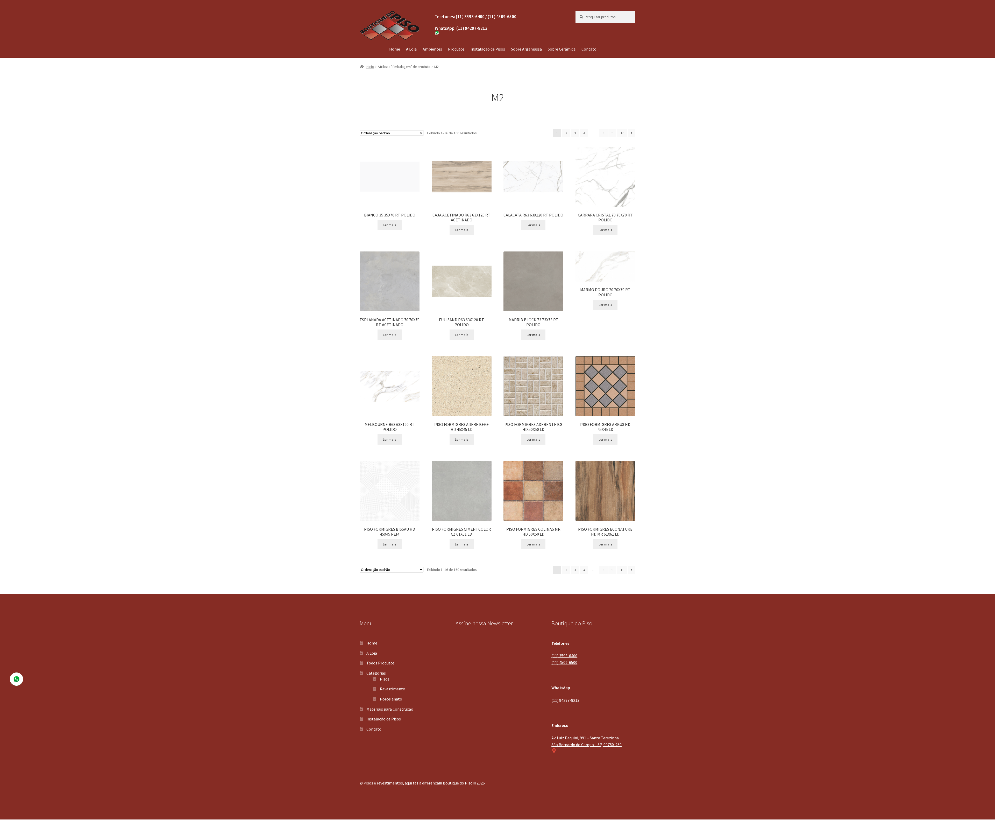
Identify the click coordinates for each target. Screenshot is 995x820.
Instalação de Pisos (488, 49)
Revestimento (392, 688)
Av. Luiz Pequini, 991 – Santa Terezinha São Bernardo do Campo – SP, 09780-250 (586, 741)
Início (370, 66)
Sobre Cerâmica (561, 49)
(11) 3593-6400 (564, 655)
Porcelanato (391, 699)
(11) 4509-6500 (564, 662)
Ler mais (389, 225)
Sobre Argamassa (526, 49)
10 (622, 133)
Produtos (456, 49)
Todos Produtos (380, 662)
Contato (588, 49)
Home (394, 49)
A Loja (411, 49)
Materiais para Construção (389, 709)
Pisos (384, 679)
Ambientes (432, 49)
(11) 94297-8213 (565, 700)
